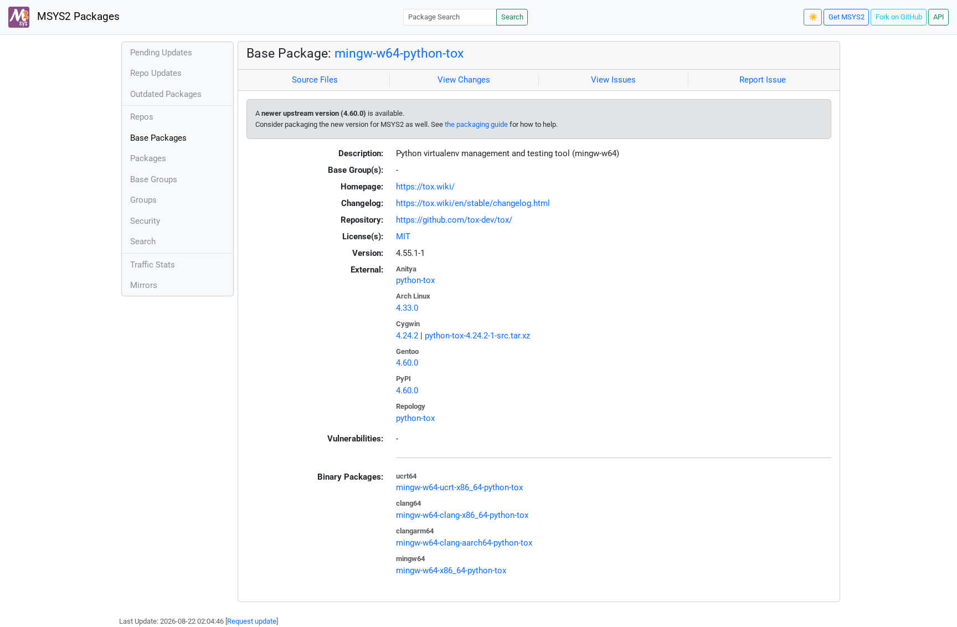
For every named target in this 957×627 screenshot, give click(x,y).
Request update (251, 621)
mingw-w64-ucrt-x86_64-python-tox (459, 487)
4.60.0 (407, 363)
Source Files (315, 80)
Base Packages (158, 138)
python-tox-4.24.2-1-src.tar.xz (477, 336)
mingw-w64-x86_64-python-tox (451, 570)
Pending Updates (161, 53)
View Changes (464, 80)
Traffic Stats (152, 265)
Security (145, 221)
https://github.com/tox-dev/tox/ (454, 220)
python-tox (415, 280)
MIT (403, 236)
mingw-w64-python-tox (399, 53)
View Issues (613, 80)
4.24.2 (407, 336)
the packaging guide (476, 124)
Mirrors (143, 285)
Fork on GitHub (899, 17)
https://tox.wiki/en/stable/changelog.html (473, 203)
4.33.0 (407, 308)
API (938, 17)
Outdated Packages (166, 94)
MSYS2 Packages (77, 17)
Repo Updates (156, 73)
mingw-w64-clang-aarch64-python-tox (464, 543)
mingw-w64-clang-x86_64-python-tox (462, 515)
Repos (141, 117)
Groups (143, 200)
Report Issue (762, 80)
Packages (148, 158)
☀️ (813, 17)
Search (512, 17)
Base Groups (153, 179)
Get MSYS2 (847, 17)
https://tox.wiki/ (425, 187)
